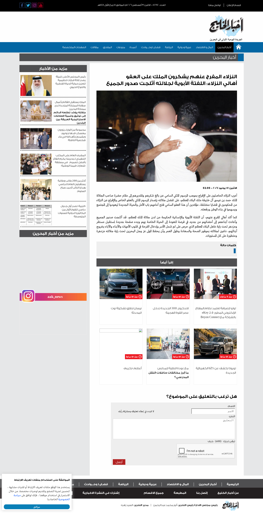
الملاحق (107, 47)
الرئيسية (233, 484)
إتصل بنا (202, 493)
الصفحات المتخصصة (74, 47)
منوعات (120, 47)
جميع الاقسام (154, 493)
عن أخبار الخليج (228, 493)
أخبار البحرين (224, 47)
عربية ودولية (184, 47)
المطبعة (180, 493)
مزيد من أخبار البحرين (53, 233)
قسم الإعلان (234, 5)
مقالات (94, 47)
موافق (36, 506)
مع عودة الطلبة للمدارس (168, 373)
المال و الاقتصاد (204, 47)
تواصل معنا (214, 5)
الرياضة (169, 47)
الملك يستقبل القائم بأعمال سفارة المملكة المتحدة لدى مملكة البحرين (70, 112)
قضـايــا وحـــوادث (150, 47)
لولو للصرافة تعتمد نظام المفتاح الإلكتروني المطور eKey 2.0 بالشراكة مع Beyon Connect (215, 313)
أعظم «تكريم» (132, 368)
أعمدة (133, 47)
